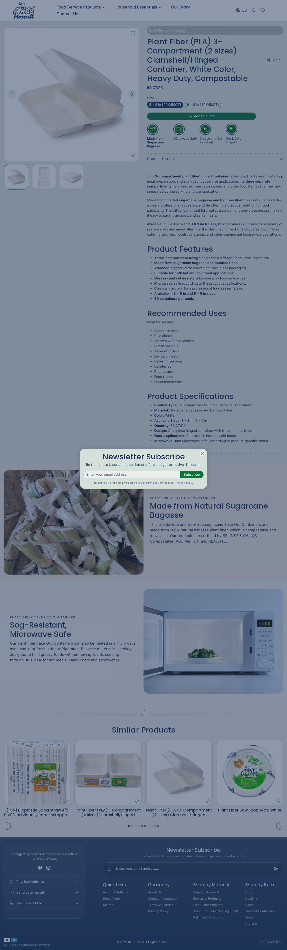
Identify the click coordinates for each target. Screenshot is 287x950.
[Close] (202, 453)
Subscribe (192, 474)
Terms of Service (156, 482)
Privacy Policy (183, 482)
